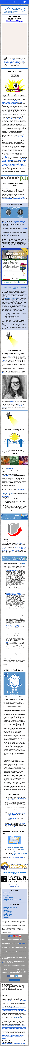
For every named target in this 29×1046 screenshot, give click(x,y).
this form (4, 372)
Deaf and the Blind (14, 886)
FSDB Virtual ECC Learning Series (14, 850)
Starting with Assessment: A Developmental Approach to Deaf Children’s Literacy (15, 626)
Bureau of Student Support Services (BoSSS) (15, 817)
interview (12, 401)
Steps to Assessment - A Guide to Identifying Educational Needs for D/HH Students (15, 594)
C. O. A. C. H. (8, 642)
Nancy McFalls (7, 913)
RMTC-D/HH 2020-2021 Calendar (16, 857)
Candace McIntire (8, 914)
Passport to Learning (11, 298)
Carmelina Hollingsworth (10, 907)
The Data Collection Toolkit (11, 570)
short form (24, 228)
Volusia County (9, 356)
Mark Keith (6, 910)
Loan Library (6, 892)
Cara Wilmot (6, 917)
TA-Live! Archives (8, 897)
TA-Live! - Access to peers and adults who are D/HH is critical (16, 854)
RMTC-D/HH (20, 489)
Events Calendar (7, 894)
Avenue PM (5, 189)
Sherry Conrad (7, 908)
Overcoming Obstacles (7, 475)
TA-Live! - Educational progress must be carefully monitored (14, 846)
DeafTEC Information (9, 901)
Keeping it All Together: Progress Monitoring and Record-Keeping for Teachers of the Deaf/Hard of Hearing (14, 164)
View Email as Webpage (14, 21)
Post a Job (6, 895)
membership (13, 826)
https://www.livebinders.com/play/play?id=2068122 (14, 1043)
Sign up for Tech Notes (14, 980)
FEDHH (3, 360)
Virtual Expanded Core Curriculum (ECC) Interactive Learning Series (15, 799)
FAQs (3, 962)
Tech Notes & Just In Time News (12, 899)
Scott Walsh (6, 915)
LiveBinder (24, 158)
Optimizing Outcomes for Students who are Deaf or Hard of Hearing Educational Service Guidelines (14, 61)
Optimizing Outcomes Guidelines (12, 233)
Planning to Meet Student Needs (14, 118)
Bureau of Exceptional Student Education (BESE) (16, 814)
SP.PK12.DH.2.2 (10, 468)
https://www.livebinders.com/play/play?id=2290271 (14, 1000)
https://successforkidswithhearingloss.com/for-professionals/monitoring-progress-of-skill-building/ (13, 1037)
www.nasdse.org (18, 1017)
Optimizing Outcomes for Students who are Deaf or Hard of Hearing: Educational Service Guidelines (12, 102)
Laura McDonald (7, 911)
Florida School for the (14, 884)
